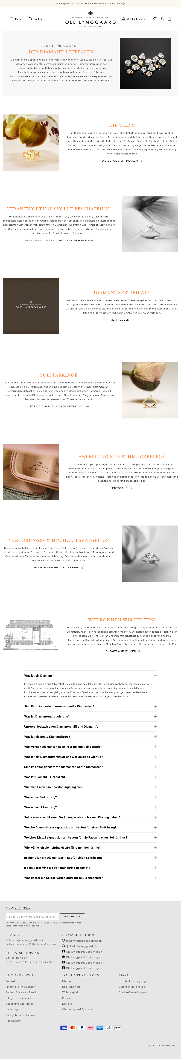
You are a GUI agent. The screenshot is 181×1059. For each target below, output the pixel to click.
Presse (66, 998)
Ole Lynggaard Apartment (78, 1009)
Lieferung (12, 1009)
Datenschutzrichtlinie (132, 986)
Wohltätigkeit (70, 992)
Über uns (68, 981)
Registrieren (72, 916)
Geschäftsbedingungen (133, 981)
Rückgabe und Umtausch (21, 1015)
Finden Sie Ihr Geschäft (20, 986)
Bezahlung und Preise (20, 1003)
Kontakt (10, 981)
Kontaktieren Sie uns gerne (108, 3)
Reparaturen (13, 1020)
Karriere (67, 1003)
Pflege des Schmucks (19, 998)
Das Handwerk (71, 986)
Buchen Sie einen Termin (21, 992)
